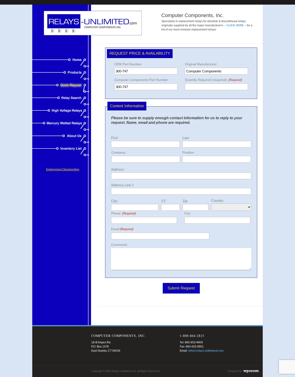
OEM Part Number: (128, 64)
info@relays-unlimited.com (206, 350)
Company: (118, 152)
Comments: (119, 244)
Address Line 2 (122, 185)
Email (122, 229)
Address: (118, 169)
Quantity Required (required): (213, 80)
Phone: (123, 213)
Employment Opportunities (62, 169)
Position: (188, 152)
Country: (217, 200)
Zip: (185, 201)
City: (114, 201)
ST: (163, 201)
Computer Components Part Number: (141, 80)
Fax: (187, 213)
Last (186, 138)
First (114, 138)
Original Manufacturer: (201, 64)
